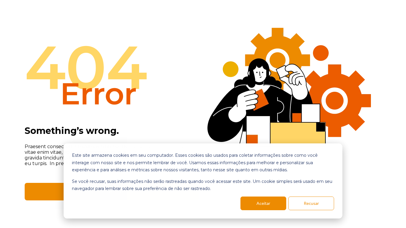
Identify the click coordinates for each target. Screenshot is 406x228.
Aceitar (263, 203)
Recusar (311, 203)
